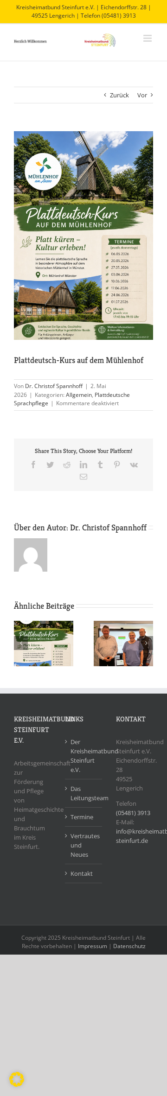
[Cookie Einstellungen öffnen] (16, 1084)
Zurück (119, 95)
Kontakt (82, 873)
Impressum (92, 946)
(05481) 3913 (133, 813)
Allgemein (79, 395)
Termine (82, 817)
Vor (142, 95)
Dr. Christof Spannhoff (54, 386)
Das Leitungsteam (84, 793)
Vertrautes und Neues (84, 845)
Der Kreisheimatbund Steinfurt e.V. (84, 756)
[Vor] (146, 643)
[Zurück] (21, 643)
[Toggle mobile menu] (148, 38)
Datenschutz (129, 946)
